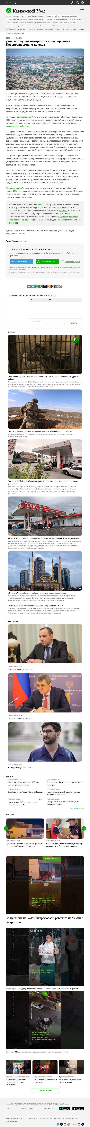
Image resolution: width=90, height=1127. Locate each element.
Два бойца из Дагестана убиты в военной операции (64, 783)
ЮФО (53, 26)
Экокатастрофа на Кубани (74, 29)
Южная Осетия (33, 26)
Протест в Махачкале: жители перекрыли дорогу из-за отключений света (37, 1051)
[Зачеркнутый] (44, 300)
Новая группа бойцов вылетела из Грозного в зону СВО (22, 803)
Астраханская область (53, 16)
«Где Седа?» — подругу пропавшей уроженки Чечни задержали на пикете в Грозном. (42, 988)
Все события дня (77, 808)
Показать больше (45, 1090)
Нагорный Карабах (12, 22)
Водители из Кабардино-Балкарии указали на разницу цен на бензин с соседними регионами (43, 482)
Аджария (16, 16)
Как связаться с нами (26, 1108)
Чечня (24, 26)
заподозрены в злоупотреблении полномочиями (50, 191)
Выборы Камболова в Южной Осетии (45, 29)
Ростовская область (43, 22)
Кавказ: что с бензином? (17, 29)
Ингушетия (24, 19)
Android (39, 204)
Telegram (63, 210)
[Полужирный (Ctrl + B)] (31, 300)
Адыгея (23, 16)
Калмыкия (48, 19)
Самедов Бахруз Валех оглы (20, 767)
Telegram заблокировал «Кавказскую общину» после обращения (44, 1079)
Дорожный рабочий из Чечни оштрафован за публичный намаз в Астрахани (24, 844)
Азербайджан (32, 16)
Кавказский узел (24, 117)
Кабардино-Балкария (36, 19)
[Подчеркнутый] (40, 300)
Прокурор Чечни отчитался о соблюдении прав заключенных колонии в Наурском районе (43, 377)
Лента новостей (19, 33)
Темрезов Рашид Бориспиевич (21, 669)
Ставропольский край (13, 26)
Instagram (73, 217)
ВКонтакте (14, 220)
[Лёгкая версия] (15, 3)
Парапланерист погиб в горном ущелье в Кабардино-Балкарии (64, 793)
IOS (46, 204)
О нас (7, 1108)
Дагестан (16, 19)
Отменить (73, 323)
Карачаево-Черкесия (60, 19)
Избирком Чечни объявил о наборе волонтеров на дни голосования (37, 592)
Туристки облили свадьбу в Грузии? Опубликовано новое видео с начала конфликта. (17, 1080)
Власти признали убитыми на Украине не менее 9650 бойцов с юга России (40, 431)
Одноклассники (29, 220)
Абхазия (9, 16)
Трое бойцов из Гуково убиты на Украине (25, 792)
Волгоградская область (69, 16)
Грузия (8, 19)
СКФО (73, 22)
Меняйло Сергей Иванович (20, 718)
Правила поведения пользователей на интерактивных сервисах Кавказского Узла (52, 1118)
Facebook (62, 217)
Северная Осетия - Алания (60, 22)
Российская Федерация (28, 22)
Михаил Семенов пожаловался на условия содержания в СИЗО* (35, 605)
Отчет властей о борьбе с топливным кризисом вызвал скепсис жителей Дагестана (43, 538)
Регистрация (37, 321)
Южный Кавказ (45, 26)
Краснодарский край (75, 19)
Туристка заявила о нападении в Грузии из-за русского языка (70, 1079)
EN (11, 2)
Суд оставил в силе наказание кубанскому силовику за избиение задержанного (64, 844)
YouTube (14, 223)
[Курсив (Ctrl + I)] (35, 300)
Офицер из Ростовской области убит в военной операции (63, 803)
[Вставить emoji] (50, 300)
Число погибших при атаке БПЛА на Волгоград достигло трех (23, 783)
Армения (41, 16)
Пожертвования (48, 1108)
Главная (8, 33)
